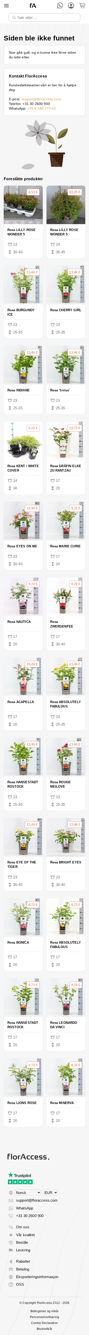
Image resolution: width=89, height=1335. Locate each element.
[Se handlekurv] (82, 5)
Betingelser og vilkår (44, 1311)
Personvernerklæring (44, 1317)
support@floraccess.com (41, 99)
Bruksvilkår (44, 1329)
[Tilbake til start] (33, 5)
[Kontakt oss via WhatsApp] (60, 5)
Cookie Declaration (44, 1323)
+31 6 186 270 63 (41, 108)
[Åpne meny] (6, 5)
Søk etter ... (21, 13)
